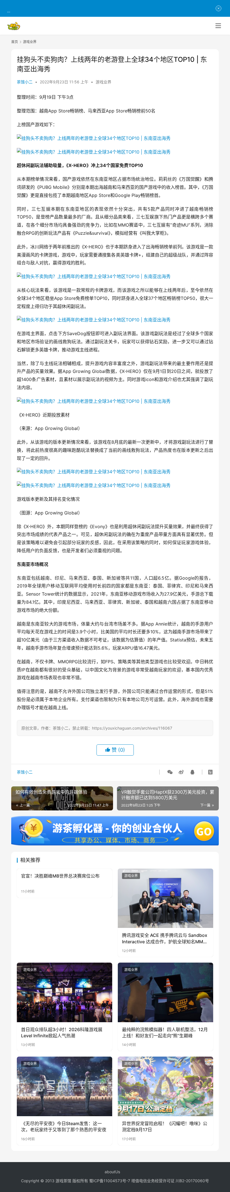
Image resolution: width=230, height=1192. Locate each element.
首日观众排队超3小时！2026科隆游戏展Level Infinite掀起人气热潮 (61, 1032)
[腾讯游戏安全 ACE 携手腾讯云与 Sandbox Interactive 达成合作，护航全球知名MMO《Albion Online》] (165, 898)
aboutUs (112, 1171)
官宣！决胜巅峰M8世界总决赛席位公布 (60, 876)
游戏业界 (103, 81)
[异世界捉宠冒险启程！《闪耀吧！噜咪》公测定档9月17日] (165, 1086)
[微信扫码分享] (170, 772)
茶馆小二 (25, 81)
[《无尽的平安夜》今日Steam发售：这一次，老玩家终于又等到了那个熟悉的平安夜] (64, 1086)
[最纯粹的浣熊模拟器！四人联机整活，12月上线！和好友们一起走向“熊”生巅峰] (165, 992)
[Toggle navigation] (218, 26)
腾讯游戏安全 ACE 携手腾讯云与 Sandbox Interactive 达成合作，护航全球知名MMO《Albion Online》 (164, 938)
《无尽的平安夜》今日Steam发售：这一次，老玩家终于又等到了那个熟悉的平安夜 (63, 1126)
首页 (14, 42)
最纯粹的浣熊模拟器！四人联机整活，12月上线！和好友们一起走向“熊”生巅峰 (165, 1032)
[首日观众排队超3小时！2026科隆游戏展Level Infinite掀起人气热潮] (64, 992)
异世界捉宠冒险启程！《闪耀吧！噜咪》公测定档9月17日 (164, 1126)
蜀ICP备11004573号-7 (109, 1180)
